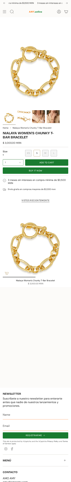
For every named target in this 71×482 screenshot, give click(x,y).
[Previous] (4, 3)
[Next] (66, 3)
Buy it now (35, 170)
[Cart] (66, 12)
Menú (7, 460)
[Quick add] (7, 273)
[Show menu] (4, 12)
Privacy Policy (53, 441)
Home (5, 128)
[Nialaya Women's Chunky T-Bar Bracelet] (35, 241)
